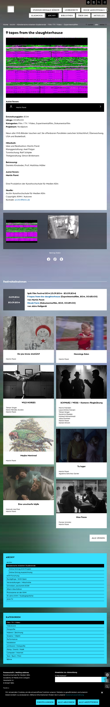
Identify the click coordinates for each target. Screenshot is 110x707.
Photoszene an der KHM (16, 592)
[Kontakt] (93, 2)
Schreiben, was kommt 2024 (18, 586)
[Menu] (107, 9)
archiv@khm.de (22, 199)
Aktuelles (99, 15)
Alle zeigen (98, 538)
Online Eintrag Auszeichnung (20, 572)
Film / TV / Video (55, 25)
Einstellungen (45, 702)
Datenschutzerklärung (75, 695)
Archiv (52, 15)
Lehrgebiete (71, 10)
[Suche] (99, 2)
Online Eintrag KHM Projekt (20, 569)
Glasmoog (37, 15)
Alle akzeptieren (88, 702)
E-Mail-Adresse (61, 676)
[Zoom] (21, 231)
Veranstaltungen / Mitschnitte (19, 582)
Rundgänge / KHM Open (17, 579)
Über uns (83, 15)
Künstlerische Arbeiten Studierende (31, 25)
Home (5, 25)
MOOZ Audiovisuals (94, 10)
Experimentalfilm (71, 25)
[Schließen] (102, 692)
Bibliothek (67, 15)
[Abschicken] (104, 679)
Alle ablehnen (66, 702)
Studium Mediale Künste (46, 10)
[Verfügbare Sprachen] (88, 2)
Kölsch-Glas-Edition (14, 589)
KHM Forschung (13, 576)
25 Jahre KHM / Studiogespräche (20, 596)
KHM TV (10, 599)
